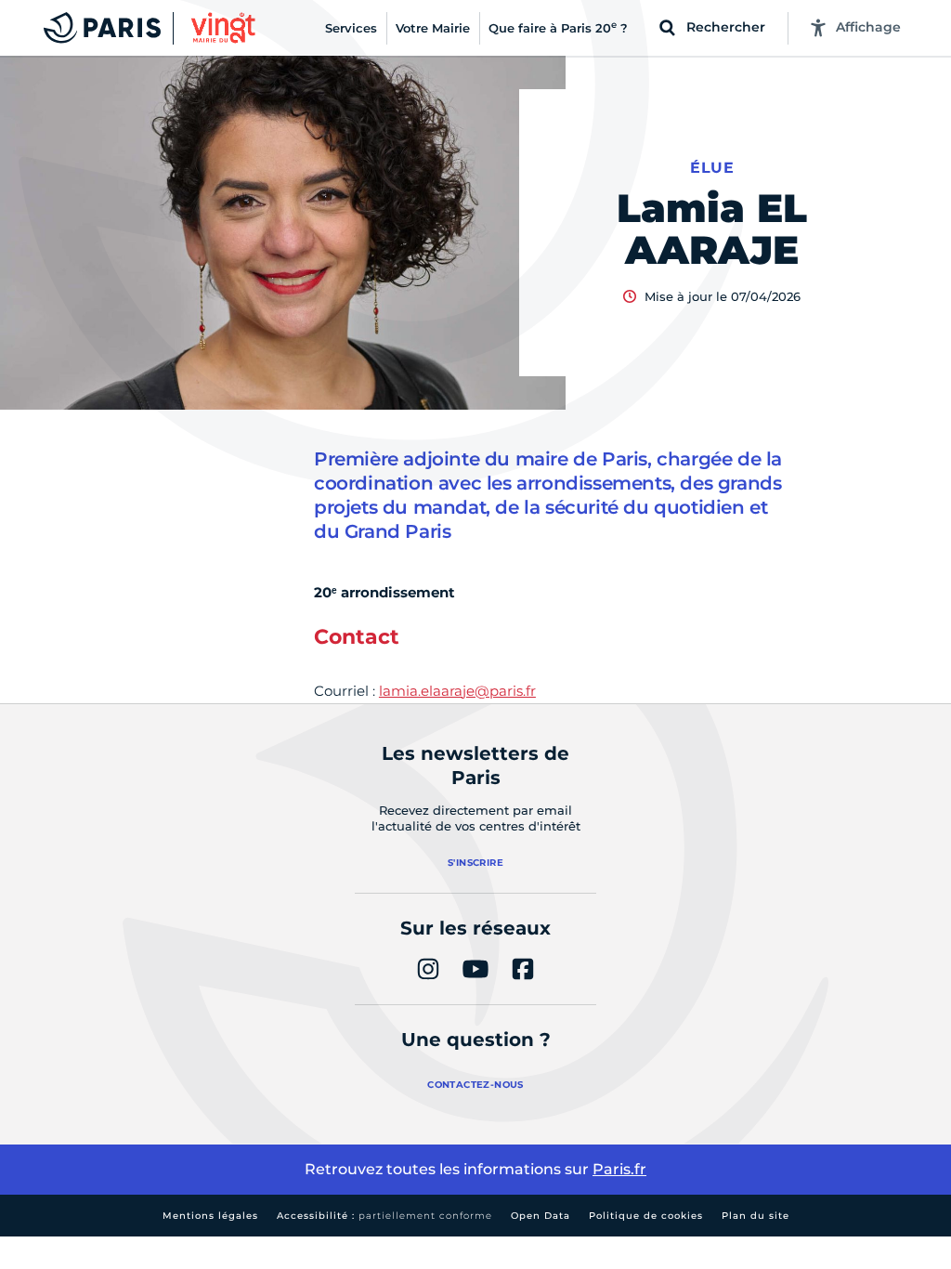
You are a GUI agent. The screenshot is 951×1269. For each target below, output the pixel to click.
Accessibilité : (384, 1216)
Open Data (540, 1216)
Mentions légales (210, 1216)
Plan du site (755, 1216)
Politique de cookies (646, 1216)
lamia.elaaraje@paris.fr (457, 691)
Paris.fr (619, 1169)
